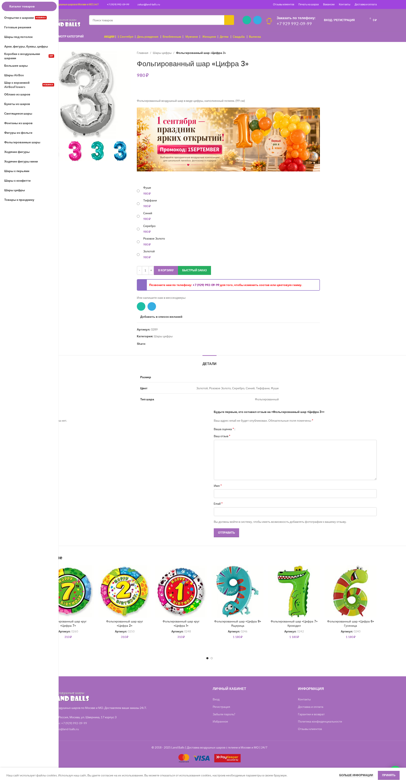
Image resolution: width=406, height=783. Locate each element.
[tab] (209, 361)
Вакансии (329, 4)
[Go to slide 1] (84, 134)
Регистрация (221, 706)
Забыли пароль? (224, 714)
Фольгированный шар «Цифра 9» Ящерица (237, 623)
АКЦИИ (109, 36)
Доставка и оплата (366, 4)
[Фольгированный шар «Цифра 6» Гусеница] (350, 591)
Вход (216, 699)
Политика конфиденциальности (320, 721)
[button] (125, 151)
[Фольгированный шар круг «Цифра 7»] (68, 591)
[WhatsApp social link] (247, 20)
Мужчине (191, 36)
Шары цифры (162, 53)
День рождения (147, 36)
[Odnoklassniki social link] (158, 344)
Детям (224, 36)
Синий (147, 213)
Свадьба (239, 36)
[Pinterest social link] (148, 344)
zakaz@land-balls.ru (148, 4)
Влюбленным (172, 36)
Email (218, 503)
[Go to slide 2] (88, 134)
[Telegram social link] (257, 20)
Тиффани (150, 200)
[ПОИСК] (229, 20)
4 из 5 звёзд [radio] (249, 428)
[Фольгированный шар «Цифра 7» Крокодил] (294, 591)
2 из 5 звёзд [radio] (243, 428)
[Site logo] (61, 20)
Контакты (344, 4)
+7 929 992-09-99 (294, 23)
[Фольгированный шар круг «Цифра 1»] (181, 591)
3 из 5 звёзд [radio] (246, 428)
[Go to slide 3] (93, 134)
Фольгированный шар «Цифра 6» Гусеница (350, 623)
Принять (388, 775)
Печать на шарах (308, 4)
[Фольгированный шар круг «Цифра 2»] (124, 591)
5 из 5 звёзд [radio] (252, 428)
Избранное (220, 721)
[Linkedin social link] (153, 344)
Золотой (149, 251)
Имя (218, 485)
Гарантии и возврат (311, 714)
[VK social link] (163, 344)
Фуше (147, 187)
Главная (142, 53)
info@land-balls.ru (67, 729)
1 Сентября (125, 36)
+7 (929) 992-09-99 (118, 4)
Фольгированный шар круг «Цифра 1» (181, 623)
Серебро (149, 226)
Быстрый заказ (194, 270)
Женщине (209, 36)
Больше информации (356, 775)
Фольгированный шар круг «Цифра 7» (68, 623)
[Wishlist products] (360, 20)
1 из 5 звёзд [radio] (240, 428)
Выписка (255, 36)
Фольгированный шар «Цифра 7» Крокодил (294, 623)
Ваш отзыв (222, 436)
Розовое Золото (154, 238)
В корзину (166, 270)
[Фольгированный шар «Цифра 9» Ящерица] (237, 591)
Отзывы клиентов (283, 4)
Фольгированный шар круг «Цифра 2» (124, 623)
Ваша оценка (224, 429)
